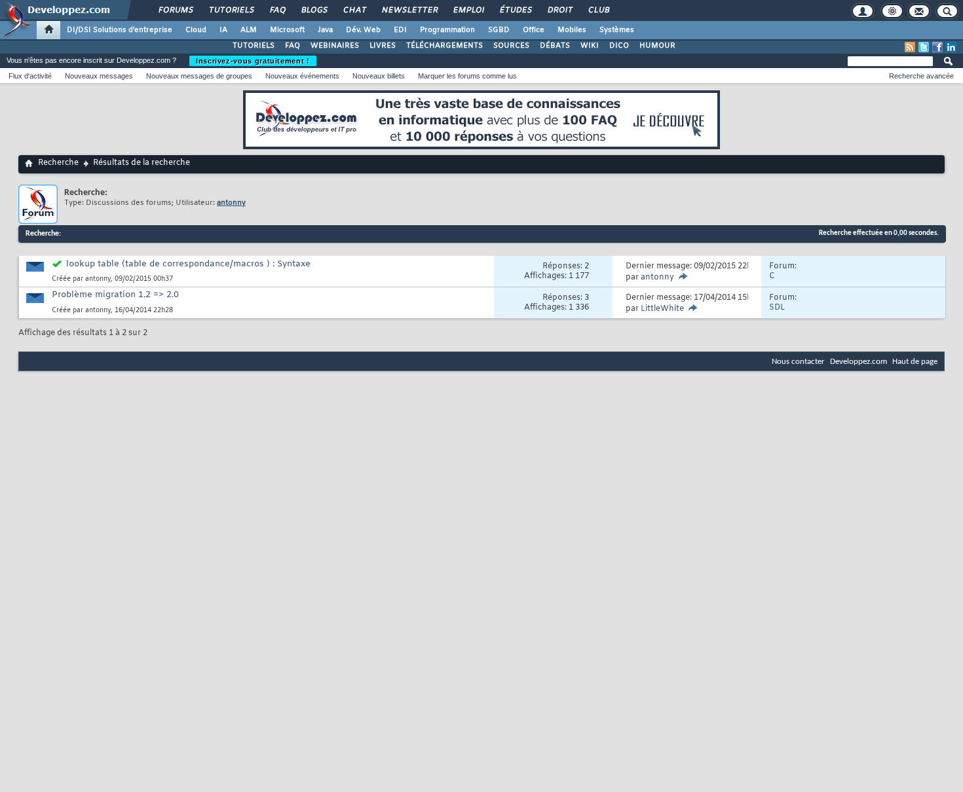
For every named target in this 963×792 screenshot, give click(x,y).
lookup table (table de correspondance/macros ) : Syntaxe (188, 264)
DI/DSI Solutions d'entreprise (119, 30)
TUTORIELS (253, 45)
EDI (400, 30)
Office (533, 30)
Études (515, 10)
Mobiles (571, 30)
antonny (98, 279)
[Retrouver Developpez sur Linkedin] (951, 47)
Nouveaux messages (99, 76)
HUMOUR (657, 45)
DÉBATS (555, 45)
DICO (619, 45)
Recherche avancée (921, 76)
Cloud (195, 30)
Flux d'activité (30, 76)
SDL (777, 307)
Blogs (313, 10)
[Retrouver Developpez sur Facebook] (937, 47)
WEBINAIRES (335, 45)
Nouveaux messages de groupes (199, 76)
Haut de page (914, 361)
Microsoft (287, 30)
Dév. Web (363, 30)
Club (598, 10)
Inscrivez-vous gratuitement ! (253, 61)
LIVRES (382, 45)
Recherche (58, 163)
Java (325, 30)
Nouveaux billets (378, 76)
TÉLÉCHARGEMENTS (444, 45)
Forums (175, 10)
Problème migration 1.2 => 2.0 (115, 294)
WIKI (589, 45)
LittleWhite (662, 309)
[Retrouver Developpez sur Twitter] (923, 47)
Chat (354, 10)
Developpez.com (858, 361)
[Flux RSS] (910, 47)
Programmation (447, 30)
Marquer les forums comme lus (467, 76)
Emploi (468, 10)
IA (223, 30)
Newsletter (409, 10)
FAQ (277, 10)
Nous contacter (798, 361)
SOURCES (511, 45)
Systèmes (616, 30)
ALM (248, 30)
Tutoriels (231, 10)
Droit (559, 10)
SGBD (499, 30)
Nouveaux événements (302, 76)
